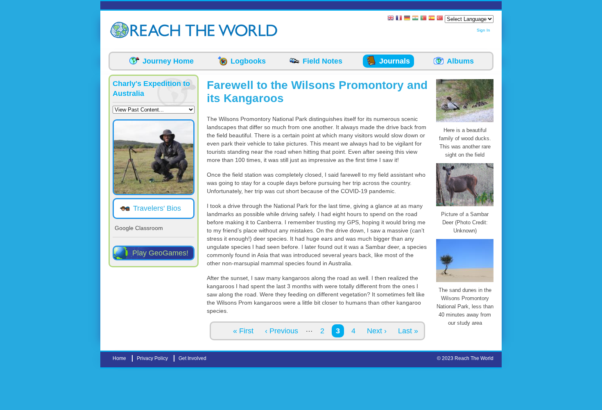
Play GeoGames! (160, 253)
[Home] (121, 30)
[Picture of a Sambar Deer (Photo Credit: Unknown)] (464, 206)
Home (119, 358)
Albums (460, 61)
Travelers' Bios (157, 208)
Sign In (483, 30)
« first (243, 331)
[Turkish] (440, 19)
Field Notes (322, 61)
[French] (399, 19)
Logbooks (248, 61)
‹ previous (281, 331)
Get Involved (192, 358)
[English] (390, 19)
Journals (394, 61)
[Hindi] (415, 19)
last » (408, 331)
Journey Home (168, 61)
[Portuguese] (423, 19)
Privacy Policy (152, 358)
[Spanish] (431, 19)
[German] (407, 19)
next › (377, 331)
